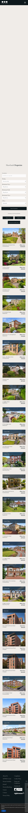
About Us (5, 776)
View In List (8, 218)
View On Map (20, 218)
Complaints (17, 776)
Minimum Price (6, 184)
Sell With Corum (7, 778)
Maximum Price (6, 195)
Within (4, 179)
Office (3, 201)
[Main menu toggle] (25, 2)
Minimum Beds (6, 190)
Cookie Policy (17, 778)
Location (4, 173)
